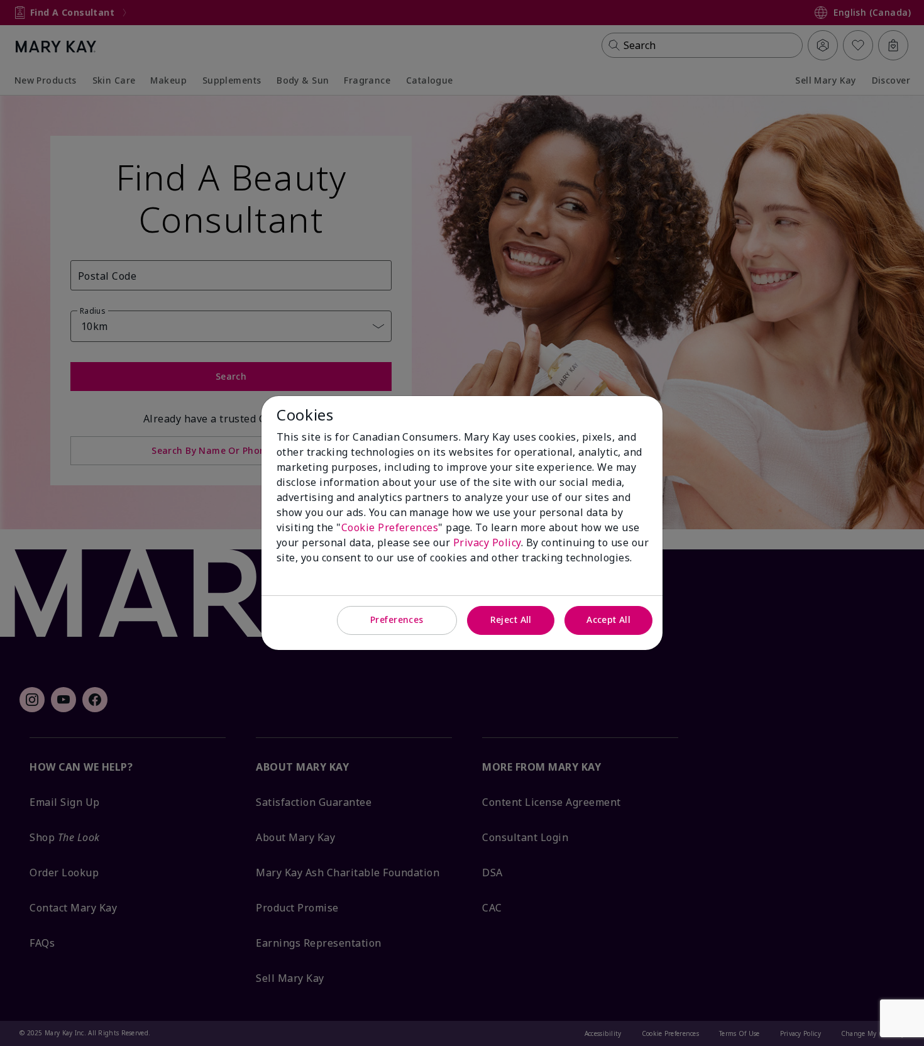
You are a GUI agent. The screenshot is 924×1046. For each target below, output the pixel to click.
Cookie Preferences (390, 527)
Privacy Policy (487, 542)
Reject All (511, 619)
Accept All (608, 619)
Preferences (397, 619)
